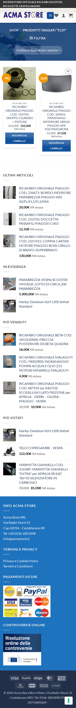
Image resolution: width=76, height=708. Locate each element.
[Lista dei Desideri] (56, 15)
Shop (14, 30)
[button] (50, 15)
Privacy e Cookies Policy (20, 561)
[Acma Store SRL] (23, 15)
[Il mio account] (63, 15)
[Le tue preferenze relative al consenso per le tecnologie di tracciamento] (69, 701)
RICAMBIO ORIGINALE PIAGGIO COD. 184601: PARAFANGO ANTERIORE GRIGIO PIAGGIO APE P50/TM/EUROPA (56, 118)
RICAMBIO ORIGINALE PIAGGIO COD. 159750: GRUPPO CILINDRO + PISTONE (19, 114)
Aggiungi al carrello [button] (19, 138)
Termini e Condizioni (18, 566)
